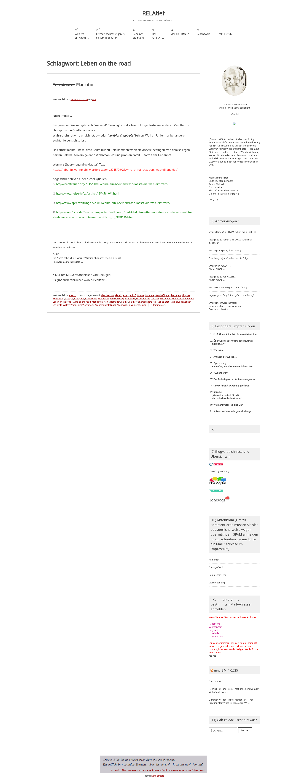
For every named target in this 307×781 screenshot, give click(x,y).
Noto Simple (157, 775)
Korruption (165, 298)
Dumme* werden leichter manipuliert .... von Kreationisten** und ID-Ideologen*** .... (231, 701)
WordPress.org (217, 582)
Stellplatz (57, 304)
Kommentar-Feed (218, 574)
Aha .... (72, 295)
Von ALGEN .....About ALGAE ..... (220, 267)
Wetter (66, 304)
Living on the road (81, 301)
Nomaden (115, 301)
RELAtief (153, 13)
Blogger (186, 295)
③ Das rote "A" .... (158, 33)
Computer (79, 298)
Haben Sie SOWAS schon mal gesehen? (236, 232)
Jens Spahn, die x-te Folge (229, 250)
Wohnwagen (123, 304)
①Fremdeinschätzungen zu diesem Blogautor (110, 33)
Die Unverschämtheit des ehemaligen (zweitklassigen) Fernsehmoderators (225, 306)
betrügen (176, 295)
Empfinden (103, 298)
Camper (69, 298)
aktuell (118, 295)
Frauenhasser (143, 298)
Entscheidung (117, 298)
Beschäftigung (162, 295)
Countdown (91, 298)
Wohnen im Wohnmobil (82, 304)
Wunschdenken (138, 304)
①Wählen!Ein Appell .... (82, 33)
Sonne (161, 301)
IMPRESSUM (225, 34)
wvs (94, 99)
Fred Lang (214, 258)
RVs (155, 301)
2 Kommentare (158, 304)
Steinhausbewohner (180, 301)
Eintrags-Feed (216, 567)
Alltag (125, 295)
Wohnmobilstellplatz (105, 304)
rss (210, 655)
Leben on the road (62, 301)
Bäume (140, 295)
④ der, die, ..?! (180, 33)
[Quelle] (235, 114)
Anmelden (214, 559)
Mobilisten (97, 301)
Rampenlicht (145, 301)
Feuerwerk (130, 298)
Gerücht (155, 298)
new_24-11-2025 (226, 670)
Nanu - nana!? (215, 681)
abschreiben (107, 295)
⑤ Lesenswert (203, 32)
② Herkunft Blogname (138, 33)
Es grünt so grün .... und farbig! (231, 287)
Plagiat (124, 301)
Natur (106, 301)
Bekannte (149, 295)
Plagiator (73, 84)
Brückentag (58, 298)
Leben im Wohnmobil (183, 298)
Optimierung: (232, 365)
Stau (167, 301)
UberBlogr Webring (219, 471)
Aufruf (133, 295)
